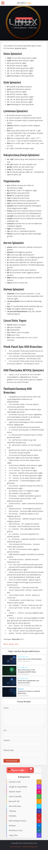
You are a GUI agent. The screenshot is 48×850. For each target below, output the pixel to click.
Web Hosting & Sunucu (24, 18)
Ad (5, 730)
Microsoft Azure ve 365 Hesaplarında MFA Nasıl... (27, 671)
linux (6, 644)
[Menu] (2, 3)
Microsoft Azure (23, 657)
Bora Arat (32, 25)
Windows (21, 689)
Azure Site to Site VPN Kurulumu (30, 659)
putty (12, 644)
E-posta (7, 740)
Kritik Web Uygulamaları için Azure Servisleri (28, 681)
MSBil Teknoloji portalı (30, 846)
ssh (17, 644)
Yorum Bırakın (17, 25)
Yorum (6, 708)
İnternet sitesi (8, 750)
